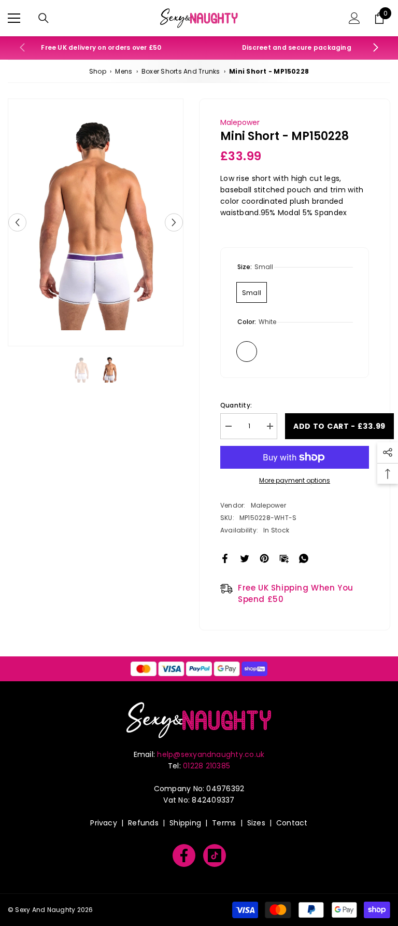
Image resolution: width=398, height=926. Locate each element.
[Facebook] (225, 557)
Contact (292, 823)
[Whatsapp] (303, 557)
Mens (123, 71)
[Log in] (354, 18)
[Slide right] (375, 48)
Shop (97, 71)
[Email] (284, 557)
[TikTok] (214, 855)
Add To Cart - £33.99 (339, 426)
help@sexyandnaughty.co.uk (210, 754)
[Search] (43, 18)
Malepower (240, 122)
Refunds (143, 823)
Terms (224, 823)
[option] (95, 222)
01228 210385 (206, 766)
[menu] (14, 18)
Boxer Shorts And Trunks (180, 71)
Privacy (103, 823)
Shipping (185, 823)
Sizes (256, 823)
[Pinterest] (264, 557)
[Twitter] (244, 557)
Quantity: (236, 405)
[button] (17, 222)
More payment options (294, 480)
